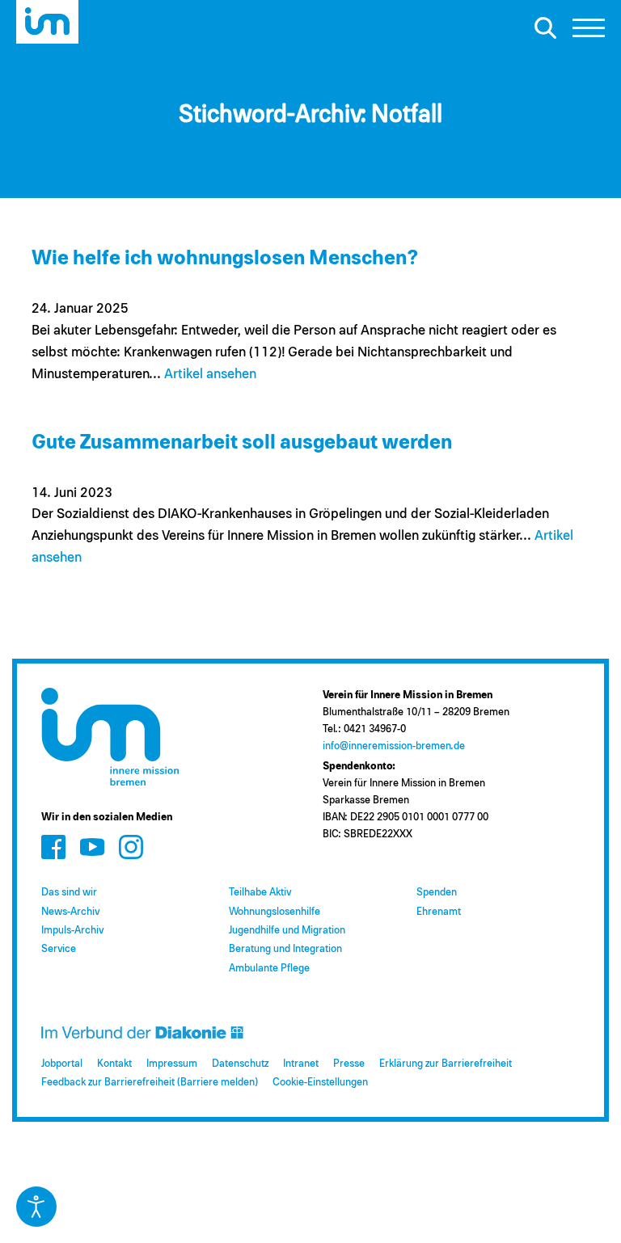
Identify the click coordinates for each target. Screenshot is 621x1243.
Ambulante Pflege (269, 968)
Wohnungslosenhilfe (274, 912)
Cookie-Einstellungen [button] (320, 1082)
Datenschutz (240, 1064)
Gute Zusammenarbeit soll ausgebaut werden (242, 442)
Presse (349, 1064)
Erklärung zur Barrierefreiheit (445, 1064)
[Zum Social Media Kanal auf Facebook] (53, 847)
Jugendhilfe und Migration (287, 930)
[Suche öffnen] (545, 27)
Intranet (301, 1064)
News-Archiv (70, 912)
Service (58, 949)
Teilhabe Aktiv (260, 892)
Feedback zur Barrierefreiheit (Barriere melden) (149, 1082)
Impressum (171, 1064)
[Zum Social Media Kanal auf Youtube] (92, 847)
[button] (588, 32)
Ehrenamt (438, 912)
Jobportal (61, 1064)
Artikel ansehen (210, 374)
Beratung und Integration (285, 949)
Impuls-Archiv (72, 930)
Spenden (436, 892)
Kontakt (114, 1064)
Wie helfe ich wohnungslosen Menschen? (225, 258)
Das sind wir (69, 892)
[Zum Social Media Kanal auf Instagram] (131, 847)
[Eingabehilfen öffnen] (36, 1206)
